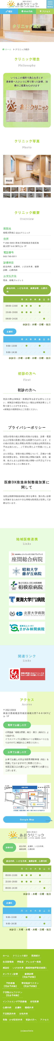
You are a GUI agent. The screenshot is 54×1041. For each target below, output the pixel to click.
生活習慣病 (8, 961)
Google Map (27, 819)
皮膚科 (18, 1007)
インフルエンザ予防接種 (15, 1001)
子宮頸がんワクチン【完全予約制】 (12, 994)
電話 (10, 11)
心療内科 (7, 1007)
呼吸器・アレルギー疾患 (29, 961)
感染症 (6, 967)
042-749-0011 (10, 256)
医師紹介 (35, 955)
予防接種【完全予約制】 (10, 984)
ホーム (6, 955)
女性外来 (23, 1013)
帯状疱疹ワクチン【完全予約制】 (30, 984)
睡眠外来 (29, 1007)
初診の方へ (31, 1019)
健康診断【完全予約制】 (29, 975)
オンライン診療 (10, 973)
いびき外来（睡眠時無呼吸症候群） (30, 967)
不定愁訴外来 (9, 1013)
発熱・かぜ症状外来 (12, 1019)
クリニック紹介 (20, 955)
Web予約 (28, 11)
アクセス (46, 11)
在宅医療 (34, 1001)
